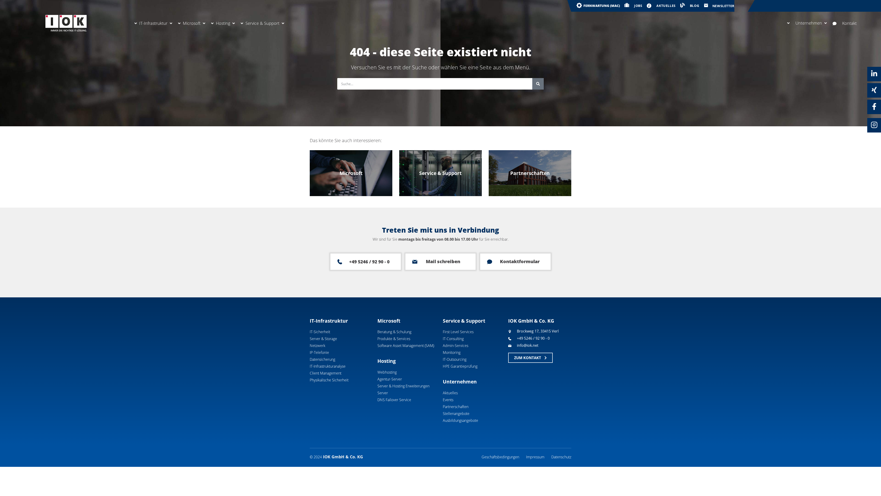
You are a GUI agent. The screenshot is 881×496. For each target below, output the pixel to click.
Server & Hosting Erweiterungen (403, 386)
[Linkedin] (874, 73)
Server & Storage (323, 338)
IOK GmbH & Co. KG (531, 321)
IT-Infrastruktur (153, 23)
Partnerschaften (455, 406)
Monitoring (451, 352)
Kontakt (849, 23)
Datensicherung (322, 359)
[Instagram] (874, 124)
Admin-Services (455, 345)
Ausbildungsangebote (460, 420)
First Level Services (458, 331)
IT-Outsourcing (454, 359)
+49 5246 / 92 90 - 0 (369, 262)
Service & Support (262, 23)
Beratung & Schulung (394, 331)
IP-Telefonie (319, 352)
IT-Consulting (453, 338)
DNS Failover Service (394, 399)
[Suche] (538, 84)
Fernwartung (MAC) (601, 5)
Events (448, 399)
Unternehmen (808, 23)
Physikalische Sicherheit (329, 380)
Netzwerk (317, 345)
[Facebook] (874, 106)
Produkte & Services (393, 338)
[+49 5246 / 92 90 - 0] (339, 261)
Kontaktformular (520, 261)
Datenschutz (561, 456)
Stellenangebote (456, 413)
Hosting (223, 23)
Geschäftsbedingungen (500, 456)
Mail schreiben (443, 261)
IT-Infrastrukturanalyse (328, 366)
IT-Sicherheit (320, 331)
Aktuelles (450, 392)
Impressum (535, 456)
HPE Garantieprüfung (460, 366)
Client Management (325, 373)
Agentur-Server (389, 379)
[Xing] (874, 90)
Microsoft (192, 23)
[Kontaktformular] (489, 261)
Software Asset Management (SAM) (405, 345)
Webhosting (387, 372)
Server (382, 392)
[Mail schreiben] (414, 261)
